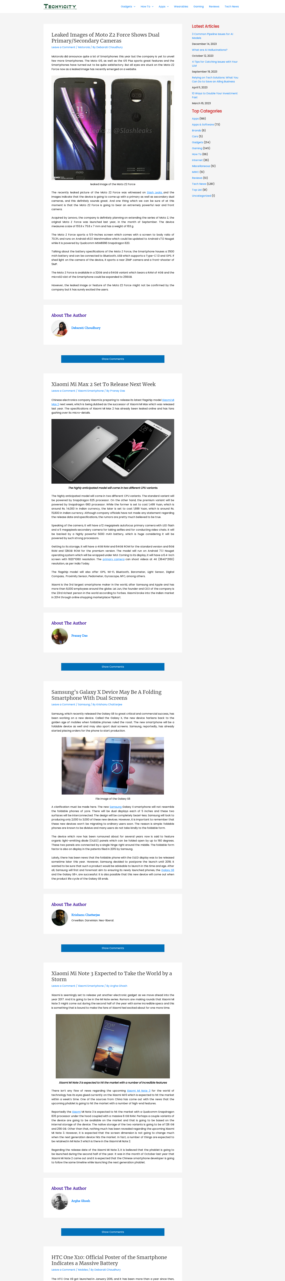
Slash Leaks (155, 192)
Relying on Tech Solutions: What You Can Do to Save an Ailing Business (215, 79)
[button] (133, 6)
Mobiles (83, 1270)
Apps (195, 119)
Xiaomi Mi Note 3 (138, 1091)
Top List (197, 190)
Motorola (84, 47)
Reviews (197, 178)
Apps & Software (203, 124)
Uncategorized (201, 196)
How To (197, 154)
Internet (197, 160)
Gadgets (197, 142)
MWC (195, 172)
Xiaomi (76, 1112)
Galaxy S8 (167, 870)
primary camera (114, 559)
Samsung (84, 704)
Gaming (197, 148)
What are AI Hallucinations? (209, 50)
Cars (195, 136)
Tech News (199, 184)
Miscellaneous (201, 166)
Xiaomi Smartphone (91, 391)
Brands (196, 130)
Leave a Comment (63, 47)
